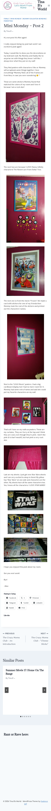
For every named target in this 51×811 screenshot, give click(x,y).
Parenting (8, 21)
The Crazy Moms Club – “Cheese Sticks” (39, 639)
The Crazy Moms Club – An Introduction (11, 639)
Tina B (9, 31)
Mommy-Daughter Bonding (34, 19)
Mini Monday (16, 19)
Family (6, 19)
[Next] (44, 690)
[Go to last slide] (7, 690)
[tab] (20, 716)
